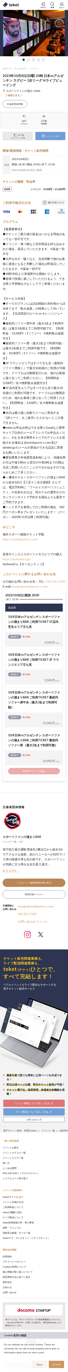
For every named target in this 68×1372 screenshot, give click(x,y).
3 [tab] (33, 60)
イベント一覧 (48, 1130)
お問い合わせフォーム (33, 921)
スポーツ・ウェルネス (14, 68)
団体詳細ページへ (34, 894)
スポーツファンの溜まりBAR (22, 837)
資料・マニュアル (12, 1227)
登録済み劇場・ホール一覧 (16, 1232)
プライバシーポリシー (14, 1261)
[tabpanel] (34, 33)
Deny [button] (40, 1364)
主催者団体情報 (15, 104)
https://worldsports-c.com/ (20, 539)
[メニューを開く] (61, 5)
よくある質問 (10, 1168)
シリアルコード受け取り (15, 1178)
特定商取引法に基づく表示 (16, 1277)
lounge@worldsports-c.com (30, 586)
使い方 (6, 1163)
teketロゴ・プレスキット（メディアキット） (26, 1237)
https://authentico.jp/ (17, 559)
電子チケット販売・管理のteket (20, 1130)
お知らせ (7, 1287)
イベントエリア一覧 (13, 1157)
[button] (4, 1356)
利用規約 (7, 1256)
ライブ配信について (13, 1217)
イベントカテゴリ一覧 (14, 1152)
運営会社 (7, 1282)
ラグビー (34, 68)
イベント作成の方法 (13, 1202)
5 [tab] (43, 60)
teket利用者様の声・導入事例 (18, 1222)
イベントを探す (11, 1147)
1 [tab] (23, 60)
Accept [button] (56, 1364)
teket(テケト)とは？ (13, 1196)
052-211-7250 (56, 581)
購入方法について (56, 202)
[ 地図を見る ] (14, 95)
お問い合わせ (10, 1292)
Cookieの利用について (14, 1266)
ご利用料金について (13, 1207)
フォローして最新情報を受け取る (34, 882)
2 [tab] (28, 60)
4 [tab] (38, 60)
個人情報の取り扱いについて (18, 1271)
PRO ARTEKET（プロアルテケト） (21, 1173)
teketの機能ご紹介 (12, 1212)
